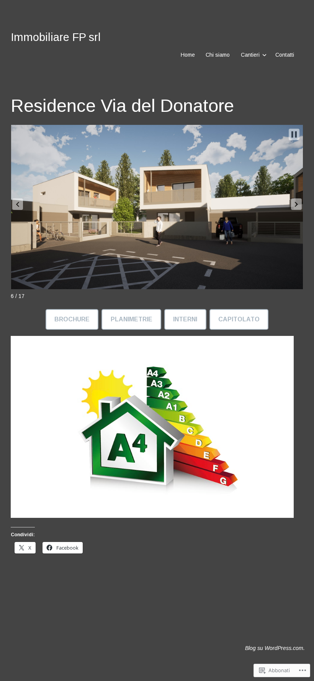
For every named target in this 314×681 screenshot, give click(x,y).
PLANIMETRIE (131, 319)
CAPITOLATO (239, 319)
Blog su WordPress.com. (275, 648)
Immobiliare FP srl (56, 37)
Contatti (284, 55)
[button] (17, 204)
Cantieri (250, 55)
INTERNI (185, 319)
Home (188, 55)
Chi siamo (218, 55)
